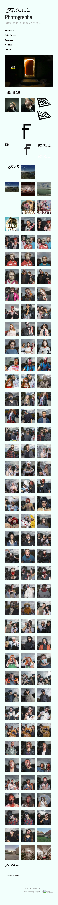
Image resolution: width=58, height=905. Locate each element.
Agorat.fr (39, 891)
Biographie (9, 40)
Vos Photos (9, 45)
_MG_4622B (13, 92)
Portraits (8, 30)
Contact (8, 50)
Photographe (18, 17)
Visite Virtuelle (10, 35)
